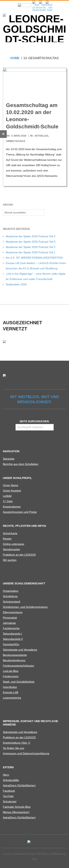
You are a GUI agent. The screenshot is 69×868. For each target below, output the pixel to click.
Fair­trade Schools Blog (16, 806)
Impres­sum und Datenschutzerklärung (26, 753)
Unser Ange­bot (12, 490)
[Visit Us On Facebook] (35, 2)
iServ (6, 774)
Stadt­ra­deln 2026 (16, 284)
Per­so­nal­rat (10, 617)
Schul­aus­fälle (11, 780)
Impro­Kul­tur (10, 687)
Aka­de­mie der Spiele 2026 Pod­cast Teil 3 (30, 241)
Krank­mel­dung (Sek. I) (16, 742)
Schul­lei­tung (10, 596)
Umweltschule (15, 141)
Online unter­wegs (13, 543)
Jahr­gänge (9, 622)
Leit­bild (7, 495)
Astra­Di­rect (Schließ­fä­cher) (19, 785)
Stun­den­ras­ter (11, 549)
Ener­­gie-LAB (10, 692)
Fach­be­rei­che (11, 628)
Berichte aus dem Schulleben (20, 464)
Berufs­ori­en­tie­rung (14, 660)
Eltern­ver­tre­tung (12, 612)
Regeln (7, 538)
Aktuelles (41, 135)
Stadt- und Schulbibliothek (18, 681)
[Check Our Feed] (49, 2)
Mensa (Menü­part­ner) (16, 812)
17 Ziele (8, 501)
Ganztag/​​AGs (11, 644)
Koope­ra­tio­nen (12, 506)
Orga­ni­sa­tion (10, 590)
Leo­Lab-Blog (10, 671)
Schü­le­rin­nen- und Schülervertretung (25, 606)
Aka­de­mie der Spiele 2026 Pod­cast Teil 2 (30, 247)
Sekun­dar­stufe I (12, 633)
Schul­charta (10, 533)
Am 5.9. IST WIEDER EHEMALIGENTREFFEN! (34, 257)
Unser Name (10, 485)
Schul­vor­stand (11, 601)
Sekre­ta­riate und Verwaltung (20, 649)
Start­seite (8, 458)
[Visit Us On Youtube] (42, 2)
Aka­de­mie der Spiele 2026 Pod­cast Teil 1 (30, 252)
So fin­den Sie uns (13, 748)
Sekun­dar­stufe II (13, 638)
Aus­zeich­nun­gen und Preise (20, 511)
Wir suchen (9, 560)
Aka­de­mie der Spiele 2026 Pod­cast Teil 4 (30, 236)
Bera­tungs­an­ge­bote (15, 654)
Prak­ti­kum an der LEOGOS (19, 554)
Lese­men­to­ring (12, 697)
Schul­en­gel (9, 801)
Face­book (9, 790)
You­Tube (8, 796)
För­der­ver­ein (11, 676)
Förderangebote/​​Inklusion (18, 665)
